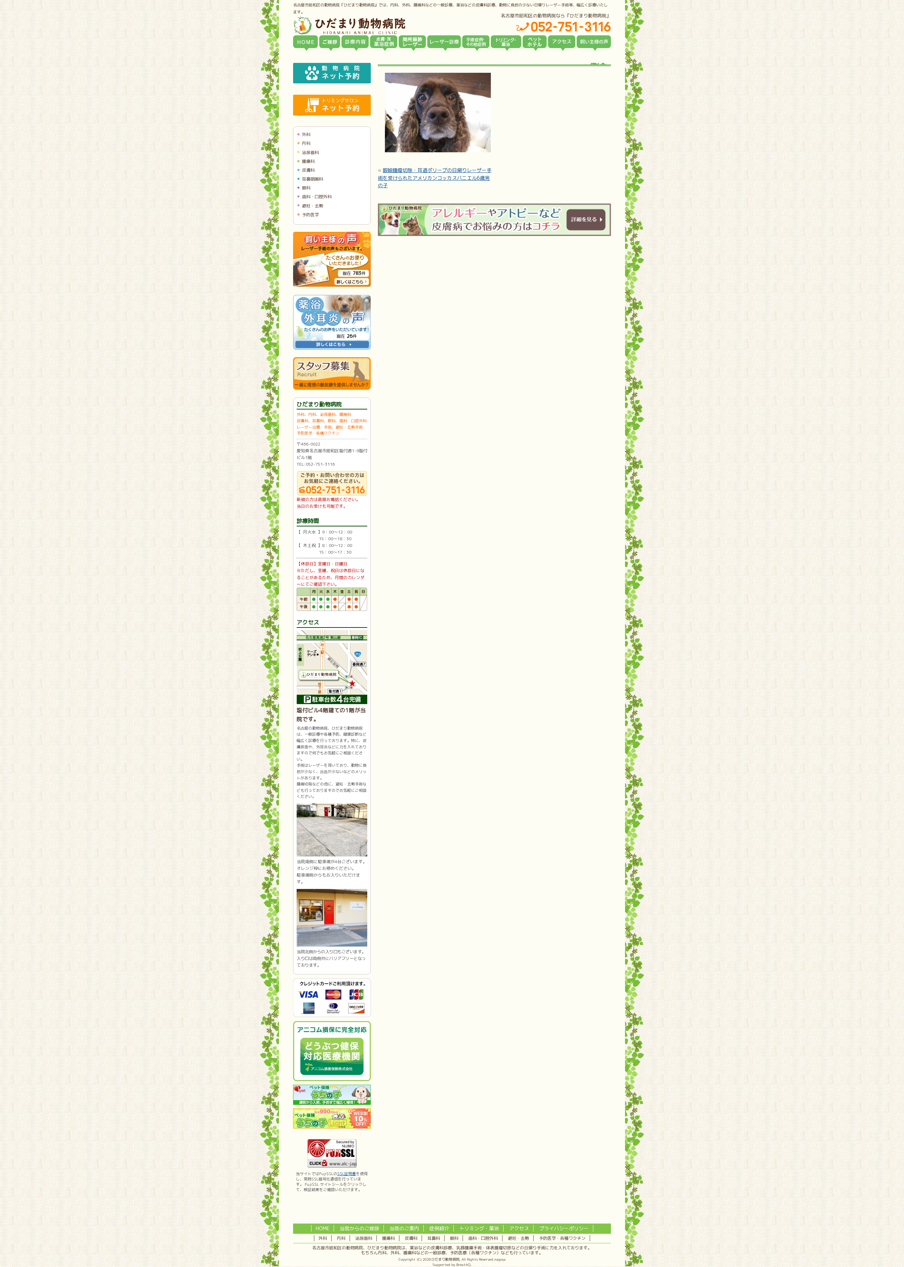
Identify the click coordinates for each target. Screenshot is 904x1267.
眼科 (306, 188)
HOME (322, 1228)
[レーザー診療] (444, 41)
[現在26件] (332, 348)
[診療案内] (355, 41)
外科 (306, 134)
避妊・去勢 (312, 206)
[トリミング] (506, 41)
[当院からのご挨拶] (329, 41)
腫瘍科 (308, 161)
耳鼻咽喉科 (312, 179)
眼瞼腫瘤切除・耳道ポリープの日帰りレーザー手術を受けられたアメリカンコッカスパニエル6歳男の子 (435, 178)
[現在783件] (332, 285)
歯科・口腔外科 (317, 197)
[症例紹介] (475, 41)
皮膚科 (308, 170)
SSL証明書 (346, 1174)
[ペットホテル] (535, 41)
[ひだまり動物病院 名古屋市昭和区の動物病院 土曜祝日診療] (379, 25)
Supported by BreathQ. (452, 1264)
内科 (306, 143)
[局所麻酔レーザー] (412, 41)
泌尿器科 (310, 152)
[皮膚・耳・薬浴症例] (383, 41)
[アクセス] (561, 41)
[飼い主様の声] (594, 41)
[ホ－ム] (305, 41)
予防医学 (310, 215)
